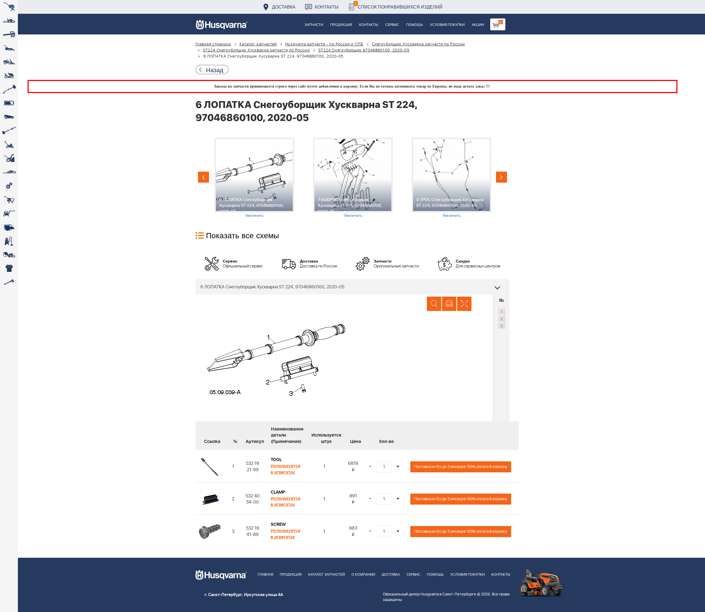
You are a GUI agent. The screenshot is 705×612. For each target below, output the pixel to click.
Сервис (392, 25)
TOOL (276, 459)
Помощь (414, 25)
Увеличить (254, 215)
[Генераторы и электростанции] (9, 200)
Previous (203, 177)
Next (501, 177)
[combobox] (352, 286)
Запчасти (314, 25)
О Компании (363, 574)
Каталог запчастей (258, 44)
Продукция (341, 25)
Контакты (326, 7)
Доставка (283, 7)
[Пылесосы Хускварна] (9, 241)
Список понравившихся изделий (399, 5)
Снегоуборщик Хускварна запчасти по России (418, 44)
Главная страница (213, 44)
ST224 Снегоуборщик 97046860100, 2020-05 (364, 50)
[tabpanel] (254, 178)
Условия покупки (447, 25)
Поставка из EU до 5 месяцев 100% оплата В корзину (460, 467)
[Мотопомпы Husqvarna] (9, 227)
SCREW (278, 524)
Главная (265, 574)
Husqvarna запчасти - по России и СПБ (324, 44)
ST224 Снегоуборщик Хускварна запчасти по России (256, 50)
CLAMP (278, 492)
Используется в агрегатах (285, 469)
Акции (478, 25)
